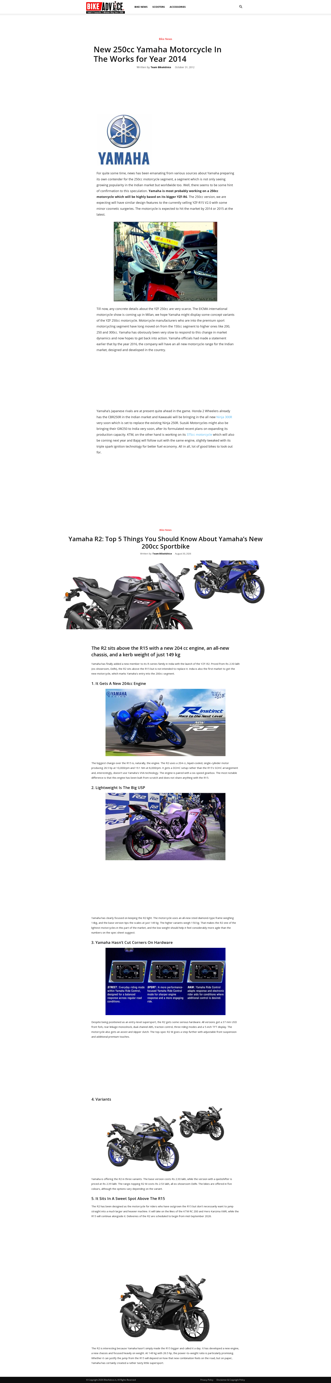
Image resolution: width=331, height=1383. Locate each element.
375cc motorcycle (199, 434)
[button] (241, 7)
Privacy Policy (206, 1379)
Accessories (178, 6)
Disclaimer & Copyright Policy (231, 1379)
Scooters (158, 6)
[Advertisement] (165, 25)
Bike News (141, 6)
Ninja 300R (224, 417)
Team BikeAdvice (161, 67)
